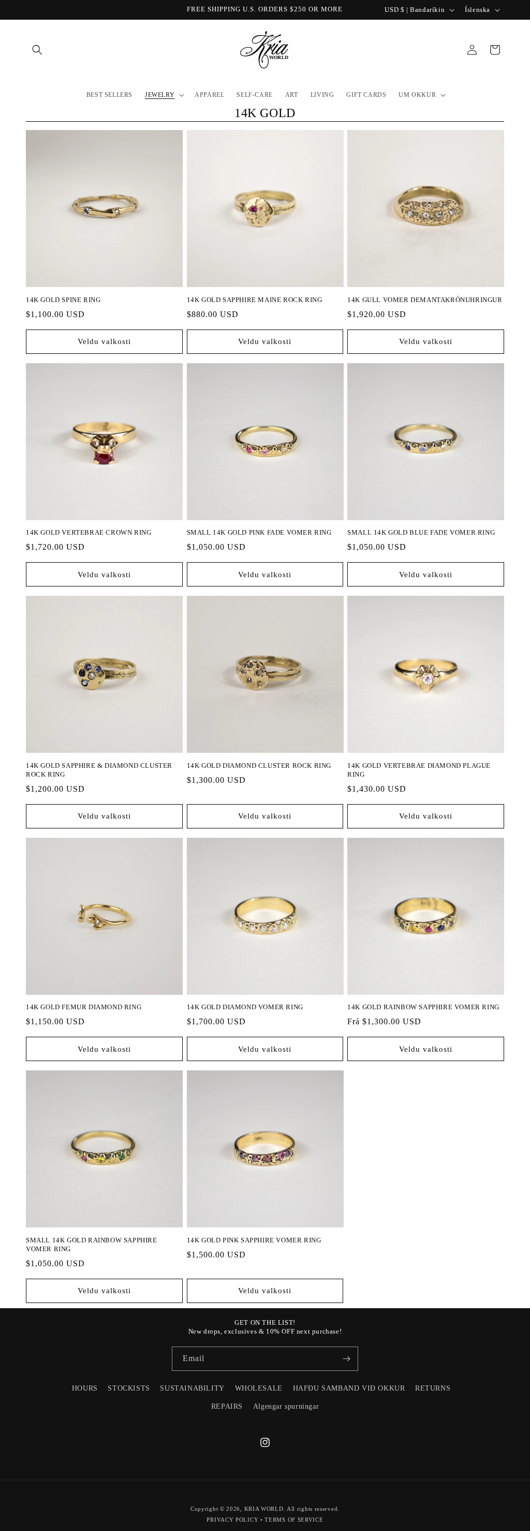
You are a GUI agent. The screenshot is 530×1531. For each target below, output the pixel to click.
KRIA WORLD (264, 1509)
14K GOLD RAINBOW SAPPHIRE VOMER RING (423, 1007)
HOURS (85, 1388)
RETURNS (432, 1388)
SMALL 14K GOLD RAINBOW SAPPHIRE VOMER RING (91, 1244)
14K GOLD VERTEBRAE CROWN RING (88, 532)
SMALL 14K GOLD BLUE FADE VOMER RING (421, 532)
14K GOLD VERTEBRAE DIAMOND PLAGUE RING (419, 770)
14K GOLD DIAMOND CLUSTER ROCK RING (259, 765)
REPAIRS (227, 1406)
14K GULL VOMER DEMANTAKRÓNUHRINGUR (424, 300)
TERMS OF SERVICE (293, 1519)
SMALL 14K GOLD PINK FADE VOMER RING (259, 532)
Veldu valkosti (104, 341)
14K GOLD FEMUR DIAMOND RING (83, 1007)
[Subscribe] (346, 1359)
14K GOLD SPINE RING (63, 300)
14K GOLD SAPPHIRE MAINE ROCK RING (254, 300)
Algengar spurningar (286, 1406)
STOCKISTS (129, 1388)
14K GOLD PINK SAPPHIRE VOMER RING (254, 1240)
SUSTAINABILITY (192, 1388)
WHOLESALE (259, 1388)
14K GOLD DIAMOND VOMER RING (245, 1007)
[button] (37, 49)
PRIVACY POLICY (232, 1519)
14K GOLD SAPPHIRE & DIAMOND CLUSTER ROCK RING (99, 770)
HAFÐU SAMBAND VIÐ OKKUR (349, 1388)
